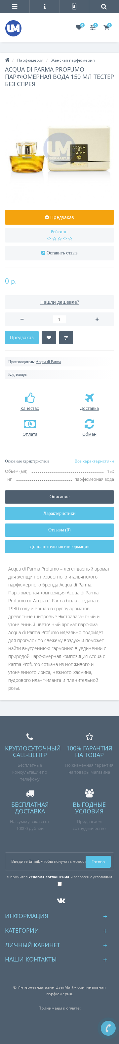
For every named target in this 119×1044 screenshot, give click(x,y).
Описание (59, 496)
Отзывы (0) (59, 529)
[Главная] (7, 60)
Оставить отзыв (62, 252)
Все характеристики (94, 461)
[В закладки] (49, 337)
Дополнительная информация (59, 546)
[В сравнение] (66, 337)
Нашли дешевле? (59, 302)
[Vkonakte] (59, 899)
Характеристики (59, 513)
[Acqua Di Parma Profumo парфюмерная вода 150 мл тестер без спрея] (59, 148)
